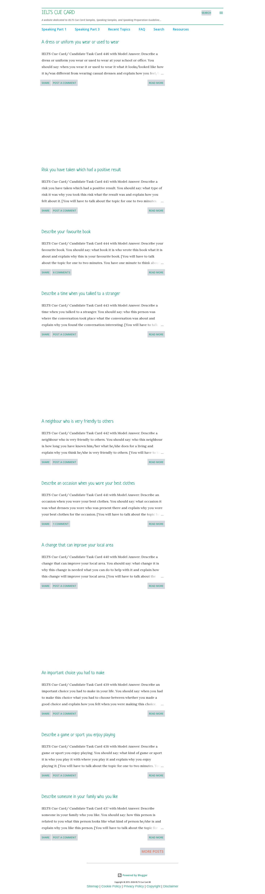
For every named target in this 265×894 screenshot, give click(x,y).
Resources (181, 29)
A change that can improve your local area (77, 545)
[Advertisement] (103, 126)
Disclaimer (170, 886)
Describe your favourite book (66, 232)
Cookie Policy (111, 886)
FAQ (142, 29)
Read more (156, 82)
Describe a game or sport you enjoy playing (78, 735)
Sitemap (93, 886)
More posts (153, 851)
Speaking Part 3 (87, 29)
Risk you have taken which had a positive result (81, 170)
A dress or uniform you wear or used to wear (80, 42)
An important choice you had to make (73, 673)
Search (159, 29)
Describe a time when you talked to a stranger (81, 293)
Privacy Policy (134, 886)
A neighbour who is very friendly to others (78, 421)
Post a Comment (64, 82)
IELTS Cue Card (58, 13)
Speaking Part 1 (54, 29)
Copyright (153, 886)
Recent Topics (119, 29)
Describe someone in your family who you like (80, 796)
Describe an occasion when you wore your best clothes (88, 483)
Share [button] (46, 82)
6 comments (61, 272)
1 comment (61, 524)
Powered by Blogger (134, 875)
